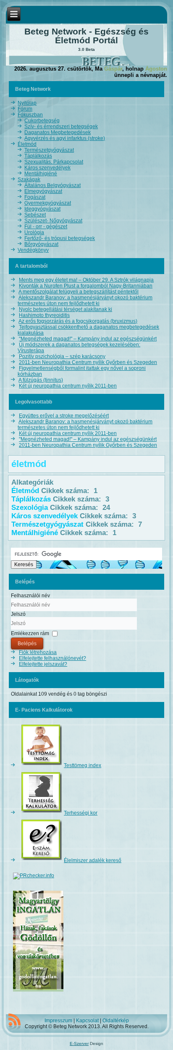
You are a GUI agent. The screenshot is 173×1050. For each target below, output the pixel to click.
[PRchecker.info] (33, 876)
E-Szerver (79, 1043)
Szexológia (29, 508)
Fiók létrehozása (38, 652)
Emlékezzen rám (30, 633)
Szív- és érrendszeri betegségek (61, 126)
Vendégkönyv (33, 250)
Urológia (34, 232)
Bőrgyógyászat (41, 244)
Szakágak (29, 179)
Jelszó (18, 614)
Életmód (27, 144)
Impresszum (58, 1021)
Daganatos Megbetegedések (57, 132)
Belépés (27, 643)
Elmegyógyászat (43, 191)
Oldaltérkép (115, 1021)
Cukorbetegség (42, 121)
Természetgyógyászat (49, 150)
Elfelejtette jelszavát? (43, 664)
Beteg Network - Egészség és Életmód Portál (86, 35)
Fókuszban (30, 115)
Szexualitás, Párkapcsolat (53, 162)
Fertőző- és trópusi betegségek (59, 238)
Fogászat (34, 197)
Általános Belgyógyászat (52, 185)
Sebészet (35, 215)
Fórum (25, 109)
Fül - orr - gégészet (45, 227)
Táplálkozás (38, 156)
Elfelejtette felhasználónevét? (52, 658)
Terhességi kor (80, 813)
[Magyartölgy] (38, 992)
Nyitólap (27, 103)
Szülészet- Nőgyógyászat (53, 221)
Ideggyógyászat (42, 209)
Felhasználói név (30, 596)
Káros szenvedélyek (47, 168)
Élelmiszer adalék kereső (92, 860)
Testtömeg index (82, 765)
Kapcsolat (87, 1021)
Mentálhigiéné (40, 174)
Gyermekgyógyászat (47, 203)
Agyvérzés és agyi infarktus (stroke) (64, 138)
